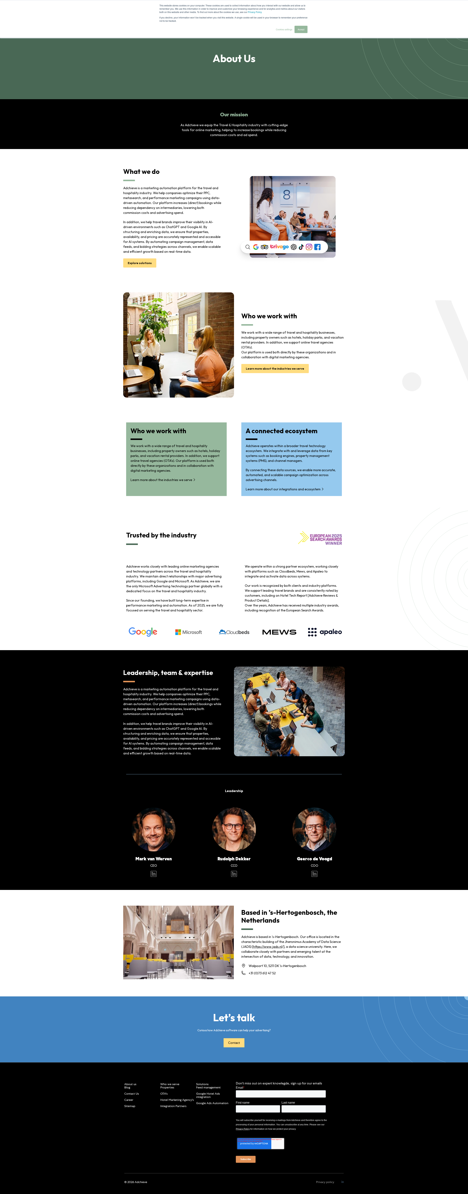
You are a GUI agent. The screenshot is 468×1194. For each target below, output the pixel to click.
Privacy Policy (255, 12)
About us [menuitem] (130, 1084)
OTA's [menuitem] (164, 1094)
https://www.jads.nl (267, 947)
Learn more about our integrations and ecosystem (283, 489)
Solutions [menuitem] (202, 1084)
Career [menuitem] (128, 1100)
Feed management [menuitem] (208, 1087)
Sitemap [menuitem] (129, 1106)
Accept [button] (301, 29)
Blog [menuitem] (127, 1087)
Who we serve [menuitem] (169, 1084)
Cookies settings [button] (284, 29)
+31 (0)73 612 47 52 (262, 973)
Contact (234, 1043)
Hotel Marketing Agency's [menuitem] (177, 1100)
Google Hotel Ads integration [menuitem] (208, 1095)
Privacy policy (325, 1182)
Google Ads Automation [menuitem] (212, 1103)
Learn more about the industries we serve (275, 368)
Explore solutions (140, 263)
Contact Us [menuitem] (131, 1094)
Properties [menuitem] (167, 1087)
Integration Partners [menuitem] (173, 1106)
